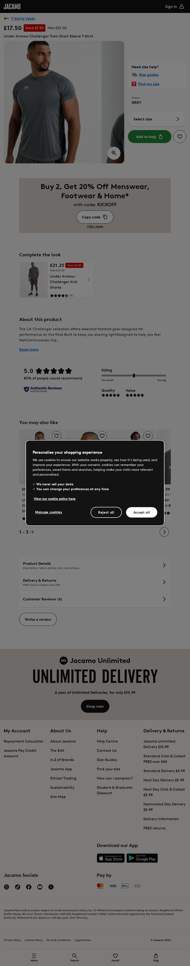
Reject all (106, 512)
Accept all (141, 512)
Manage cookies (48, 512)
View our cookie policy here (55, 499)
